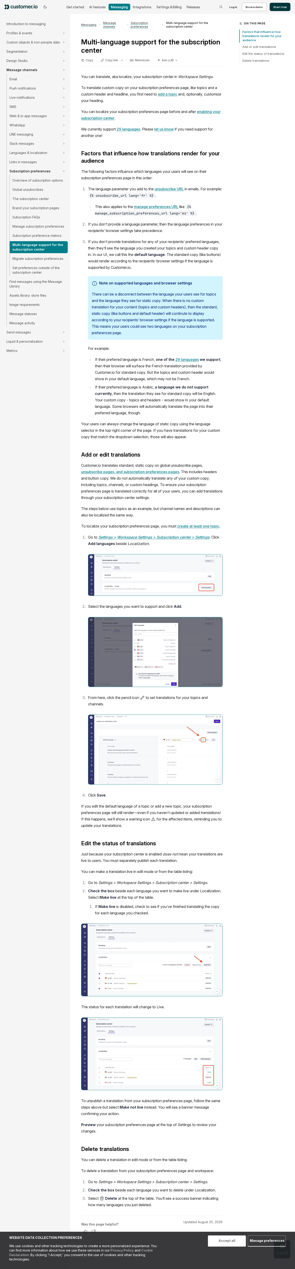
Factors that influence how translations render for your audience (262, 36)
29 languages (128, 129)
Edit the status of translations (263, 53)
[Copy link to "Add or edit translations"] (144, 455)
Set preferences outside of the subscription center (36, 270)
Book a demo (254, 7)
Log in (233, 7)
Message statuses (23, 314)
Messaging (119, 7)
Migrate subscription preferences (37, 259)
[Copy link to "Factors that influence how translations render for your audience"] (108, 161)
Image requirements (24, 305)
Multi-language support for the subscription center (37, 247)
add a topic (167, 94)
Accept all (226, 1241)
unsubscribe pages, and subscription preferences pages (130, 471)
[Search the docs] (221, 7)
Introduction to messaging (26, 24)
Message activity (22, 323)
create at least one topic (198, 526)
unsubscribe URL (169, 189)
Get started (75, 7)
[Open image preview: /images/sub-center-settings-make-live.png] (152, 960)
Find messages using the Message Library (35, 284)
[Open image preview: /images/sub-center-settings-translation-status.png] (152, 1053)
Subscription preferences (139, 24)
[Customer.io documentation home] (23, 7)
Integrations (142, 7)
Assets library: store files (27, 295)
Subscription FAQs (26, 217)
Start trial (280, 7)
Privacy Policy (122, 1250)
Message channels (109, 24)
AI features (97, 7)
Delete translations (255, 60)
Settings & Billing (169, 7)
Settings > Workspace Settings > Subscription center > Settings (153, 537)
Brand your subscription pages (35, 208)
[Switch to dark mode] (45, 7)
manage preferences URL (156, 206)
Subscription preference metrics (37, 236)
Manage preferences (267, 1241)
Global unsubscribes (27, 189)
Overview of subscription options (37, 180)
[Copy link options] (122, 60)
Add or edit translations (259, 47)
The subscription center (30, 199)
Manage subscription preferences (38, 226)
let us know (164, 129)
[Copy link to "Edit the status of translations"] (160, 844)
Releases (193, 7)
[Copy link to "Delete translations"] (133, 1149)
